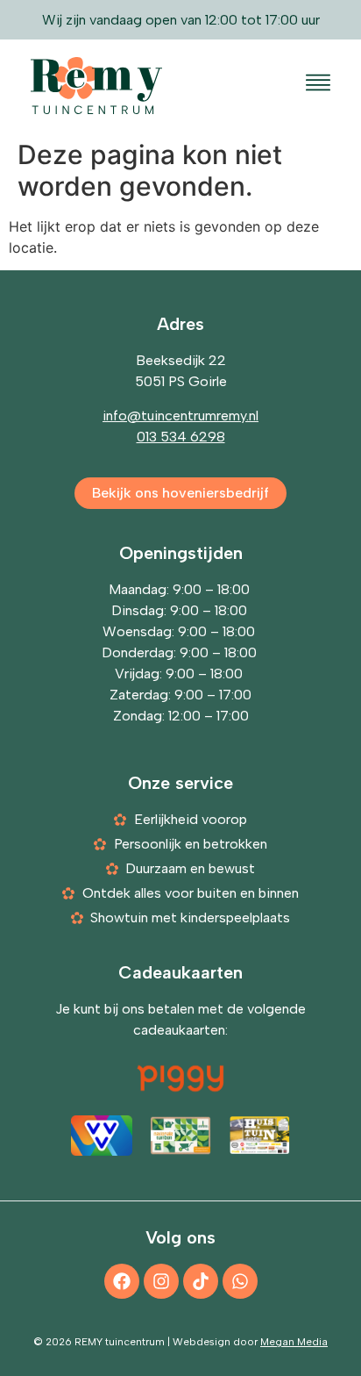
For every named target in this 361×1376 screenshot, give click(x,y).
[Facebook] (121, 1281)
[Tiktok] (200, 1281)
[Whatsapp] (240, 1281)
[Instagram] (161, 1281)
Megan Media (294, 1342)
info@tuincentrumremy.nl (180, 415)
